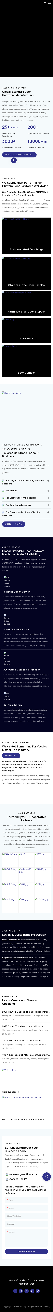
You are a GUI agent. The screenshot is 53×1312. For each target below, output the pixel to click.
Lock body (26, 338)
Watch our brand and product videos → (23, 1119)
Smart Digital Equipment (17, 629)
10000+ (38, 141)
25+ (10, 127)
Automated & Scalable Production (22, 669)
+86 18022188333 (17, 1179)
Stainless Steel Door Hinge (26, 249)
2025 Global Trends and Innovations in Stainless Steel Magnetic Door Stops (22, 1026)
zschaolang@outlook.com (22, 1174)
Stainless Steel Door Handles (26, 285)
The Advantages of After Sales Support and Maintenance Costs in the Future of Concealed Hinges (26, 1055)
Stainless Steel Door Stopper (26, 311)
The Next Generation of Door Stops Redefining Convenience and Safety (21, 1040)
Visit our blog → (10, 1091)
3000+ (9, 141)
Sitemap (47, 1306)
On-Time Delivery (13, 704)
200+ (33, 127)
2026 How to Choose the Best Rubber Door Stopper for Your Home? (25, 1012)
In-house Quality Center (17, 591)
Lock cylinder (26, 372)
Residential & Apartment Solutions (26, 789)
